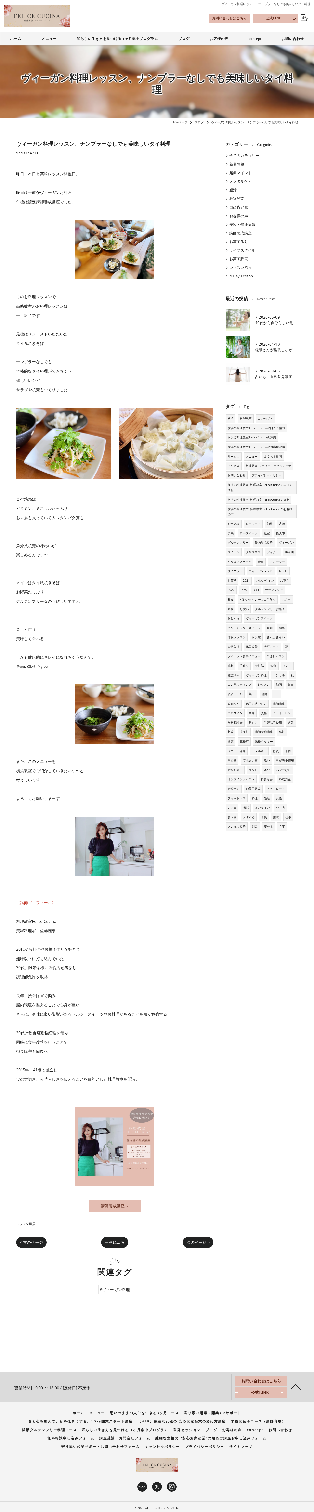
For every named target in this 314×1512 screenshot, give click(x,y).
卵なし (253, 770)
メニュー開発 (237, 751)
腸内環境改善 (264, 542)
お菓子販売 (238, 258)
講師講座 (279, 704)
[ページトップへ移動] (296, 1387)
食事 (261, 562)
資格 (264, 713)
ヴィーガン (286, 542)
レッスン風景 (26, 1224)
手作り (244, 666)
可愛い (244, 609)
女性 (279, 798)
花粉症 (244, 741)
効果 (270, 524)
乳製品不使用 (273, 722)
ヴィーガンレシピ (261, 571)
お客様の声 (238, 216)
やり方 (280, 808)
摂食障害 (267, 779)
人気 (244, 590)
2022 (231, 590)
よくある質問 (273, 456)
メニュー (252, 456)
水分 (267, 770)
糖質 (276, 751)
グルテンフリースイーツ (244, 628)
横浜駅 (256, 637)
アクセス (234, 466)
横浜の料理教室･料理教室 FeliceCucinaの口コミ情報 (260, 487)
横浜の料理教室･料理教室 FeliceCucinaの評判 (259, 500)
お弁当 (286, 599)
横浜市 (280, 533)
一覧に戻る (115, 1242)
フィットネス (237, 798)
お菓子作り (238, 241)
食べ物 (232, 817)
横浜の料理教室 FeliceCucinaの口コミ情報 (256, 428)
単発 (252, 713)
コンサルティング (240, 684)
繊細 (270, 628)
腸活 (233, 190)
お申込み (234, 524)
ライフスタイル (242, 250)
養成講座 (285, 779)
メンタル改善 (237, 826)
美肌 (256, 590)
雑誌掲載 (234, 675)
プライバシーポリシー (267, 475)
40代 (273, 666)
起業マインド (240, 172)
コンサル (279, 675)
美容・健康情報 (242, 224)
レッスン (264, 684)
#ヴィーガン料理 (115, 1289)
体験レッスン (237, 637)
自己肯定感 (238, 207)
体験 (282, 732)
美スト (287, 666)
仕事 (288, 817)
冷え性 (244, 732)
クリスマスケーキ (240, 562)
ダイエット (235, 571)
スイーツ (234, 552)
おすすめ (249, 817)
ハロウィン (235, 713)
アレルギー (259, 751)
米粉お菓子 (235, 770)
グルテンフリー (238, 542)
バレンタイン (265, 580)
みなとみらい (276, 637)
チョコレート (276, 789)
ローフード (253, 524)
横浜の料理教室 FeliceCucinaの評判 (252, 437)
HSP (276, 694)
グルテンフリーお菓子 (270, 609)
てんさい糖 (250, 760)
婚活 (267, 798)
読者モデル (235, 694)
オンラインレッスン (241, 779)
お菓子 (232, 580)
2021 (246, 580)
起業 (291, 722)
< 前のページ (31, 1242)
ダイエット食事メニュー (244, 656)
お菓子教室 (253, 789)
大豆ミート (271, 647)
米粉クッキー (264, 741)
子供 (264, 817)
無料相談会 (235, 722)
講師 (264, 694)
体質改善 (252, 647)
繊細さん (234, 704)
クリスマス (253, 552)
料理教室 (246, 418)
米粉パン (234, 789)
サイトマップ (241, 1446)
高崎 (282, 524)
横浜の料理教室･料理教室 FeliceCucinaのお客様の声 (260, 511)
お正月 (284, 580)
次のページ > (197, 1242)
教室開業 (236, 198)
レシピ (283, 571)
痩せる (268, 826)
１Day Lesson (241, 276)
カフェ (232, 808)
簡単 (282, 628)
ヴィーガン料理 (256, 675)
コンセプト (265, 418)
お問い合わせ (237, 475)
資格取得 (234, 647)
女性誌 (259, 666)
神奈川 (289, 552)
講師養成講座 (240, 233)
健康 (231, 741)
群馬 (231, 533)
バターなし (283, 770)
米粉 (288, 751)
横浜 (231, 418)
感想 (231, 666)
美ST (252, 694)
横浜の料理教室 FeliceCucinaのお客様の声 (256, 447)
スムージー (277, 562)
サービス (234, 456)
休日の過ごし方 (256, 704)
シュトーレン (282, 713)
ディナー (273, 552)
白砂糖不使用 (285, 760)
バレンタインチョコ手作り (257, 599)
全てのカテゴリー (244, 155)
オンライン (262, 808)
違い (267, 760)
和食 (231, 599)
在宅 (282, 826)
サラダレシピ (274, 590)
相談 (231, 732)
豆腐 (231, 609)
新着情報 (236, 164)
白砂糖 (232, 760)
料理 (255, 798)
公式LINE (273, 18)
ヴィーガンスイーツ (259, 618)
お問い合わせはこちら (229, 18)
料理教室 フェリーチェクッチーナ (268, 466)
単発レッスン (276, 656)
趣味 (276, 817)
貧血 (291, 684)
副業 (255, 826)
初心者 (253, 722)
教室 (267, 533)
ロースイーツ (249, 533)
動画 (279, 684)
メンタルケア (240, 181)
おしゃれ (234, 618)
